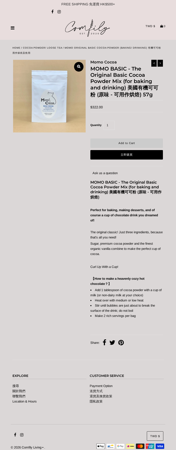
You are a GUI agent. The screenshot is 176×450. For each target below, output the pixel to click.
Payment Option (101, 386)
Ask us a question (105, 173)
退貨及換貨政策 (101, 396)
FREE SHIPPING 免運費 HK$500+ (88, 4)
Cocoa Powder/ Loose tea (42, 47)
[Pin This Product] (121, 343)
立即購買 (127, 154)
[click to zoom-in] (78, 67)
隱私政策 (96, 401)
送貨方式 (96, 391)
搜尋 (15, 386)
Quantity (96, 125)
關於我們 (18, 391)
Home (16, 47)
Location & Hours (24, 401)
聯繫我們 (18, 396)
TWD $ (150, 26)
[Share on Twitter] (112, 343)
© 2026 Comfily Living (26, 447)
